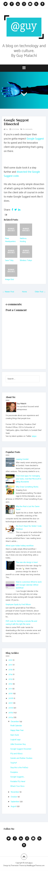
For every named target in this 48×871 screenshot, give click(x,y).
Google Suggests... (17, 776)
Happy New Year (17, 730)
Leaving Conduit (22, 459)
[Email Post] (6, 214)
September (15, 801)
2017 (10, 664)
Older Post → (40, 291)
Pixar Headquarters (10, 240)
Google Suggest (35, 139)
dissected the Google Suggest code (22, 174)
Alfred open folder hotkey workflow (19, 545)
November (15, 792)
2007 (10, 703)
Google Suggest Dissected (16, 122)
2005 (10, 712)
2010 (10, 693)
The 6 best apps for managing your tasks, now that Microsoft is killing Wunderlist (28, 478)
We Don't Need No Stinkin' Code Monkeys (28, 528)
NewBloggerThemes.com (36, 865)
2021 (10, 660)
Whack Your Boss (17, 786)
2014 (10, 674)
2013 (10, 679)
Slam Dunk (14, 735)
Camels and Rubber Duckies (21, 758)
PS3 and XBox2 (16, 753)
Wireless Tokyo (26, 260)
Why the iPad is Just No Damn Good (28, 508)
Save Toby (9, 260)
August (14, 806)
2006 (11, 707)
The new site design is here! (27, 562)
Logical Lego (15, 739)
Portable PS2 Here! (17, 781)
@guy (34, 436)
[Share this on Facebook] (12, 210)
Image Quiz (9, 279)
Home (24, 291)
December (15, 721)
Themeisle (14, 865)
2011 (10, 688)
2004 (10, 717)
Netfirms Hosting (23, 240)
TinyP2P (13, 762)
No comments (28, 129)
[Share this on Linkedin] (19, 210)
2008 (11, 698)
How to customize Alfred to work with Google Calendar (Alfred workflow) (29, 584)
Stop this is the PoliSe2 (19, 767)
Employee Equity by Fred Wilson (18, 604)
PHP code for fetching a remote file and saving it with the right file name (21, 623)
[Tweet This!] (15, 210)
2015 (10, 669)
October (14, 796)
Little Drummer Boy (18, 744)
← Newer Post (8, 291)
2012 (10, 684)
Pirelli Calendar (16, 725)
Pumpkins (14, 772)
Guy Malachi (21, 403)
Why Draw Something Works (27, 486)
